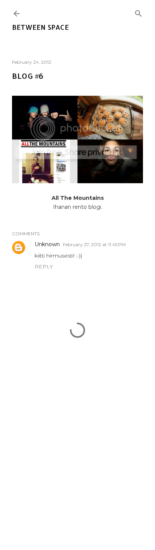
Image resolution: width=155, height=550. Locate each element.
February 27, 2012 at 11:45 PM (94, 244)
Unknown (47, 244)
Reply (44, 266)
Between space (40, 27)
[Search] (138, 12)
